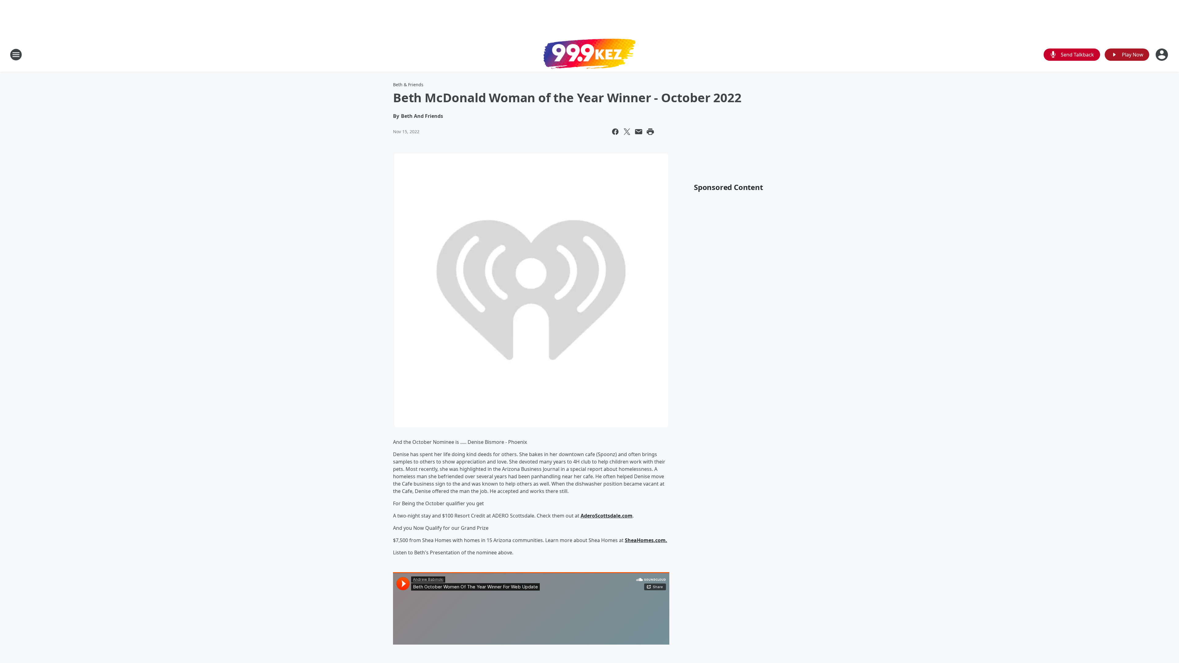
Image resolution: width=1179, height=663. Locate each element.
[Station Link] (589, 55)
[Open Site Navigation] (16, 54)
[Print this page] (650, 131)
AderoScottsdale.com (606, 515)
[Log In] (1162, 54)
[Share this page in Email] (638, 131)
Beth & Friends (408, 84)
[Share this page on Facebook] (615, 131)
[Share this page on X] (627, 131)
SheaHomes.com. (646, 540)
